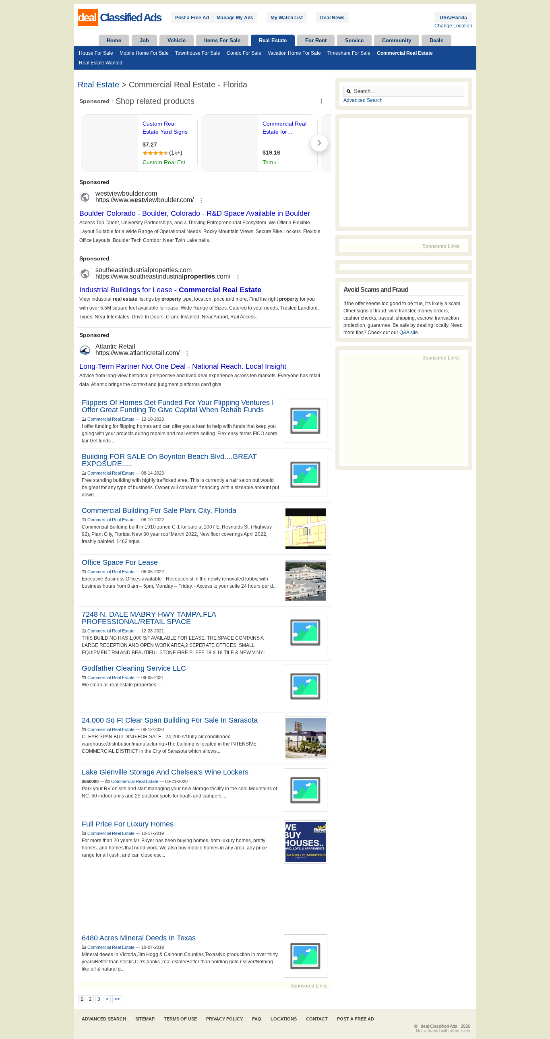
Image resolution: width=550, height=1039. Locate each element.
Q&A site (409, 332)
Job (144, 40)
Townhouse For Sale (197, 53)
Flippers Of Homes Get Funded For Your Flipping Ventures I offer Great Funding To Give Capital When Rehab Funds (178, 406)
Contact (317, 1018)
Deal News (332, 18)
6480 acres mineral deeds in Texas (139, 938)
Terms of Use (180, 1018)
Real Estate (273, 40)
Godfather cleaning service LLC (134, 668)
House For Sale (96, 53)
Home (114, 40)
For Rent (316, 40)
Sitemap (145, 1018)
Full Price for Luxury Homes (128, 824)
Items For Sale (222, 40)
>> (117, 999)
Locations (284, 1018)
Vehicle (176, 40)
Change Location (453, 25)
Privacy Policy (224, 1018)
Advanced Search (363, 100)
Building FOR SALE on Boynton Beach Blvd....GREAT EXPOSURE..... (169, 460)
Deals (436, 40)
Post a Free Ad (192, 18)
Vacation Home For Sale (294, 53)
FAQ (256, 1018)
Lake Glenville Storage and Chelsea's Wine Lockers (165, 772)
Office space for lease (120, 562)
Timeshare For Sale (348, 53)
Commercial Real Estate (405, 53)
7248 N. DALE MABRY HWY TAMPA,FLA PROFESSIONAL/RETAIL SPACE (149, 618)
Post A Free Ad (355, 1018)
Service (354, 40)
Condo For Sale (244, 53)
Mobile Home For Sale (144, 53)
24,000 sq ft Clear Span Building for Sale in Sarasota (170, 720)
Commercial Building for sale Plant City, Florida (159, 510)
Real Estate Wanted (100, 63)
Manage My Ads (235, 18)
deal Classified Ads (439, 1026)
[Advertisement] (204, 899)
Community (396, 40)
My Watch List (287, 18)
